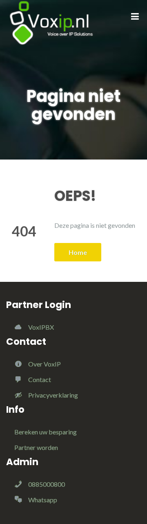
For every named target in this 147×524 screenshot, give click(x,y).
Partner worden (36, 447)
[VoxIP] (54, 22)
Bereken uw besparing (45, 432)
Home (78, 252)
